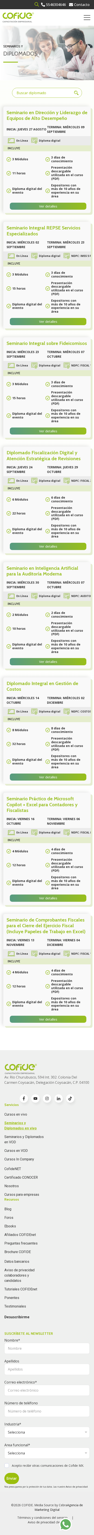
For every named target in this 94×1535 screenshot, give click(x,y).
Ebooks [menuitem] (10, 1226)
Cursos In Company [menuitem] (19, 1159)
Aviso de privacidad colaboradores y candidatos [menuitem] (19, 1275)
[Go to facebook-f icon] (24, 1098)
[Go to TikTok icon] (70, 1098)
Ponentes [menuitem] (11, 1298)
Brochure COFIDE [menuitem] (17, 1252)
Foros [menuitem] (8, 1218)
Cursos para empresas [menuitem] (21, 1194)
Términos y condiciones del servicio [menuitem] (42, 1517)
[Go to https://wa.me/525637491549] (65, 1524)
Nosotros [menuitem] (11, 1186)
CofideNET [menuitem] (12, 1169)
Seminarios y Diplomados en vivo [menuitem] (20, 1125)
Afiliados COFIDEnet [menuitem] (20, 1235)
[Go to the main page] (18, 17)
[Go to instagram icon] (47, 1098)
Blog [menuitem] (7, 1209)
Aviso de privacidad (77, 1486)
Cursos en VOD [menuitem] (16, 1151)
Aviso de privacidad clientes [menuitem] (47, 1522)
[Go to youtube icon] (35, 1098)
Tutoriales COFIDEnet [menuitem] (20, 1289)
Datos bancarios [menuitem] (16, 1261)
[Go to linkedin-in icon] (58, 1098)
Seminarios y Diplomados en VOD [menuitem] (24, 1139)
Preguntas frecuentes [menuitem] (21, 1243)
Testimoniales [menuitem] (15, 1306)
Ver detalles (48, 206)
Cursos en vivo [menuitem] (15, 1114)
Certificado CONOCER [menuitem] (21, 1177)
